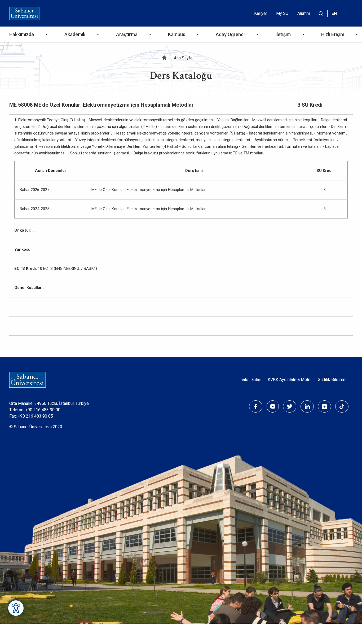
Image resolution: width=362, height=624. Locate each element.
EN (334, 13)
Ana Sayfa (183, 57)
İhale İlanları (250, 379)
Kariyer (260, 13)
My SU (282, 13)
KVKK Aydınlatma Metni (289, 379)
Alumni (303, 13)
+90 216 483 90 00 (42, 409)
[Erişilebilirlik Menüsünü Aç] (16, 608)
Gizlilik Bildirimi (332, 379)
